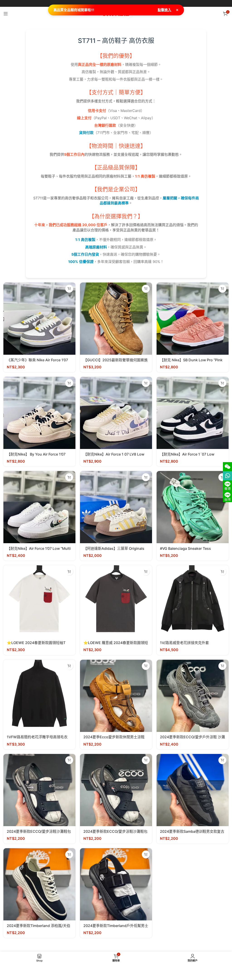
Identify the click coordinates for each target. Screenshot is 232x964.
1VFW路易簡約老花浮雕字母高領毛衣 (37, 737)
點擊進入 (164, 10)
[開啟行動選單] (5, 13)
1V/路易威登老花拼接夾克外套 (184, 642)
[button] (69, 289)
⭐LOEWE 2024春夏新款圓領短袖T (36, 642)
